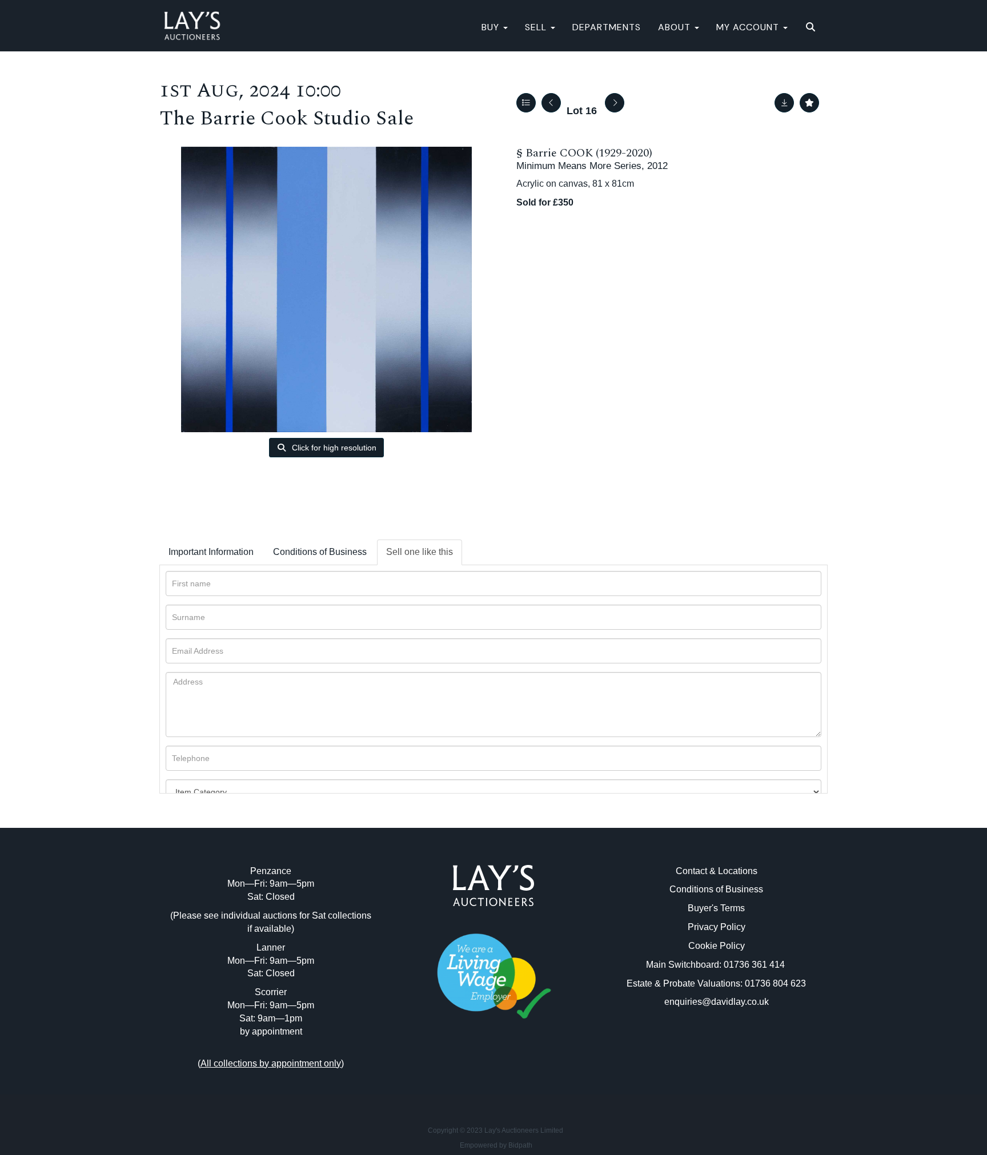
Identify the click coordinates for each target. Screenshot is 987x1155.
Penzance (270, 871)
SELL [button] (537, 27)
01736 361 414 (755, 964)
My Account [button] (749, 27)
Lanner (270, 947)
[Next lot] (614, 102)
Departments (606, 27)
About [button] (675, 27)
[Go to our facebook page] (470, 1069)
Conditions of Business (320, 552)
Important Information (211, 552)
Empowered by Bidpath (496, 1145)
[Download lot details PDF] (784, 102)
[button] (812, 27)
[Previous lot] (551, 102)
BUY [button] (492, 27)
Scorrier (271, 992)
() (271, 1063)
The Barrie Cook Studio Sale (286, 118)
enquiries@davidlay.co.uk (716, 1002)
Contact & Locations (716, 871)
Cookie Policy (716, 946)
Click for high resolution (333, 447)
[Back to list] (526, 102)
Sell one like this (419, 552)
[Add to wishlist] (809, 102)
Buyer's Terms (716, 908)
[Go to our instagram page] (517, 1069)
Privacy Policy (716, 927)
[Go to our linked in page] (493, 1069)
